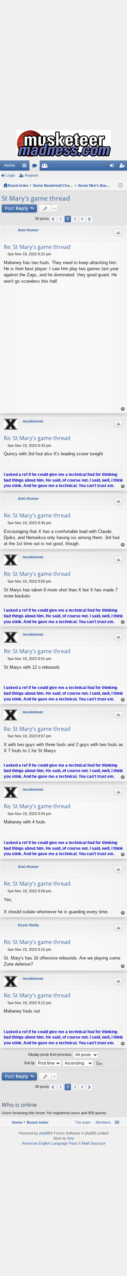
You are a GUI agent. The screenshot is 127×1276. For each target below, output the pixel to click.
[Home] (63, 143)
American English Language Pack (49, 1143)
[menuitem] (102, 1122)
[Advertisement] (63, 63)
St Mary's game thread (36, 198)
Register (32, 175)
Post (16, 208)
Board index (18, 185)
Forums (36, 167)
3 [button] (75, 219)
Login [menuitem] (113, 167)
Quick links (25, 167)
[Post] (5, 254)
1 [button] (61, 219)
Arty (70, 1138)
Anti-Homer (28, 230)
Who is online (19, 1104)
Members (46, 167)
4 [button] (82, 219)
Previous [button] (53, 219)
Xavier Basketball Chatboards (53, 185)
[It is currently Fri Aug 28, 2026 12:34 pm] (120, 185)
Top (123, 409)
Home (9, 165)
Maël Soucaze (93, 1143)
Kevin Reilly (28, 925)
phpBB (44, 1133)
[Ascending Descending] (78, 1063)
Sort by (30, 1063)
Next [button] (89, 219)
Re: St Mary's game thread (37, 247)
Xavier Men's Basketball (95, 185)
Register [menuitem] (123, 167)
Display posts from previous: (50, 1054)
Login (10, 175)
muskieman (33, 421)
